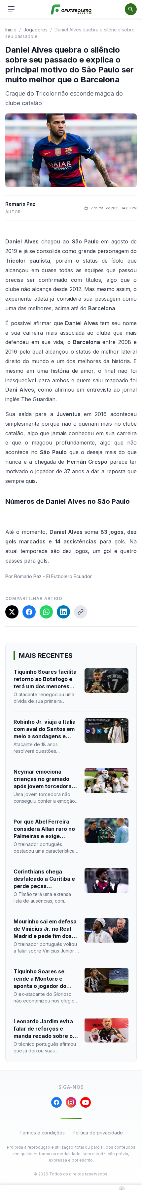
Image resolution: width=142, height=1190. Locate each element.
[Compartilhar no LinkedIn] (63, 611)
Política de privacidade (98, 1132)
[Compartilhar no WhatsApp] (46, 611)
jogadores (35, 29)
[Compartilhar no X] (11, 611)
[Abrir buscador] (131, 9)
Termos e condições (42, 1132)
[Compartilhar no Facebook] (29, 611)
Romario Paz (20, 204)
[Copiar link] (80, 611)
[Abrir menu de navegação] (11, 9)
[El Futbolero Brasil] (71, 9)
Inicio (11, 29)
